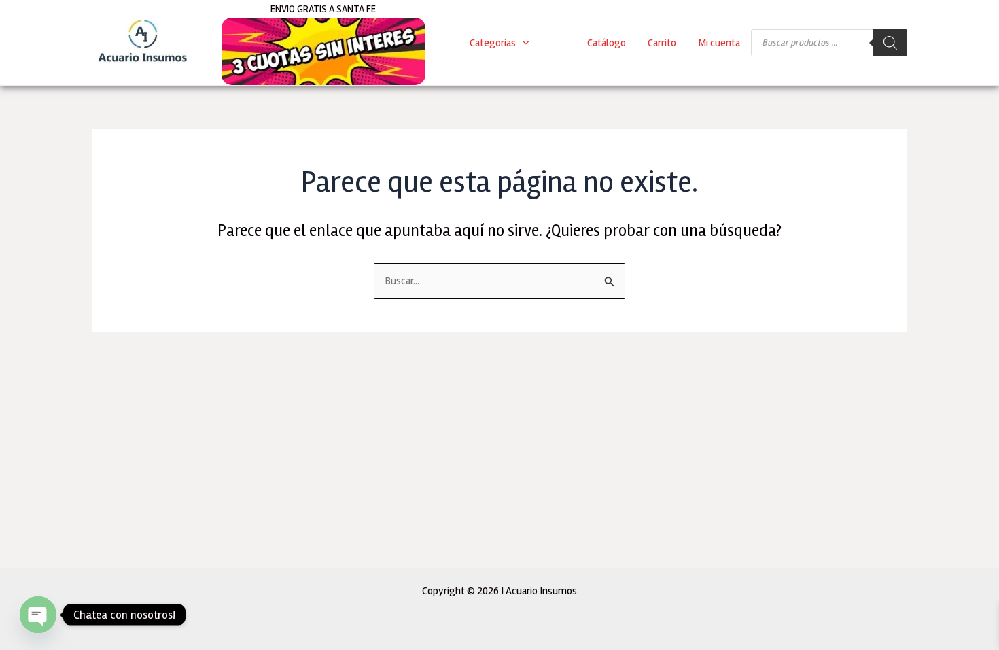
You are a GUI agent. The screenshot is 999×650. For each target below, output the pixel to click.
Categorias (493, 43)
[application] (522, 43)
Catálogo (606, 43)
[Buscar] (890, 42)
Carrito (662, 43)
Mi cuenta (719, 43)
